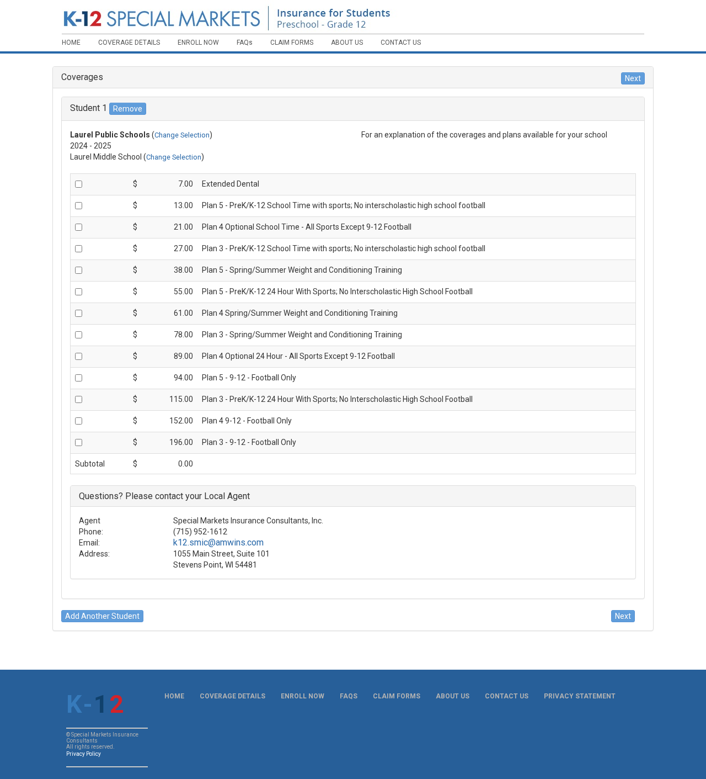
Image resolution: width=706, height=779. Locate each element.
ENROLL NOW (302, 696)
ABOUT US (452, 696)
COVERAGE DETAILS (232, 696)
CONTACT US (506, 696)
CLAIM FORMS (396, 696)
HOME (174, 696)
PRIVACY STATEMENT (580, 696)
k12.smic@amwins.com (218, 542)
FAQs (348, 696)
